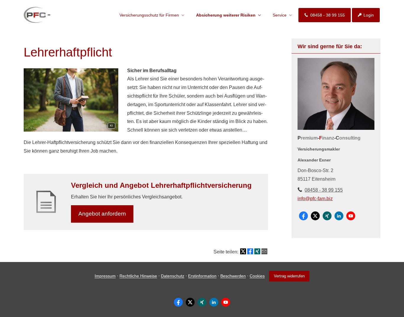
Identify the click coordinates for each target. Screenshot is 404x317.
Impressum (105, 276)
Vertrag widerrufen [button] (289, 276)
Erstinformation (202, 276)
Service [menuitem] (280, 15)
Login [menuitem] (368, 15)
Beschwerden (233, 276)
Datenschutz (172, 276)
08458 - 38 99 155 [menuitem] (327, 15)
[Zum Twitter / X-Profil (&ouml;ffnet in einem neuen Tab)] (315, 215)
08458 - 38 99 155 (324, 190)
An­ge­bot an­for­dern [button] (102, 214)
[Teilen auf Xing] (257, 251)
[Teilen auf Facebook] (250, 251)
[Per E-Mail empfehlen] (264, 251)
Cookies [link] (257, 276)
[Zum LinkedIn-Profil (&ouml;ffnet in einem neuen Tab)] (338, 215)
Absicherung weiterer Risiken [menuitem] (226, 15)
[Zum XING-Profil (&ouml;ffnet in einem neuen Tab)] (327, 215)
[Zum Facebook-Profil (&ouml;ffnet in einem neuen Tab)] (303, 215)
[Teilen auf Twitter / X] (243, 251)
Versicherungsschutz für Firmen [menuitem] (149, 15)
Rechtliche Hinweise (138, 276)
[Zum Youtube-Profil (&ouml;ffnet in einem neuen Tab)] (350, 215)
